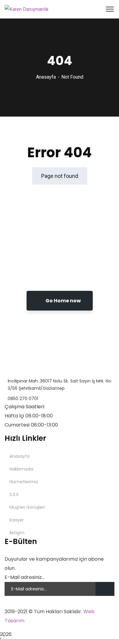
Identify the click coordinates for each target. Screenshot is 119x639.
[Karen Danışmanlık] (27, 9)
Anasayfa (46, 77)
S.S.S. (14, 494)
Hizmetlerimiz (23, 482)
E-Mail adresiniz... (25, 577)
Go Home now (63, 300)
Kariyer (16, 520)
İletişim (16, 533)
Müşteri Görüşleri (27, 507)
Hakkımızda (21, 469)
